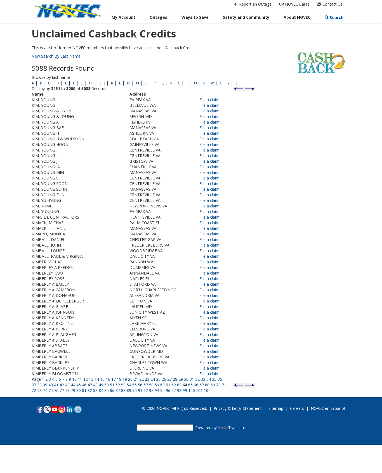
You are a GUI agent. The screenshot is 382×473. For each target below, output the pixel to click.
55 (134, 384)
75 (50, 390)
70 (218, 384)
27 (169, 379)
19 (124, 379)
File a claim (209, 99)
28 (175, 379)
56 (140, 384)
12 (85, 379)
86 (112, 390)
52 (117, 384)
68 (207, 384)
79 (73, 390)
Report (255, 4)
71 (224, 384)
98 (179, 390)
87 (117, 390)
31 (192, 379)
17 (113, 379)
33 (203, 379)
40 (50, 384)
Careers (297, 408)
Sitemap (275, 408)
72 (34, 390)
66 (196, 384)
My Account (123, 17)
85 (106, 390)
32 (197, 379)
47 (90, 384)
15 (102, 379)
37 (34, 384)
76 (56, 390)
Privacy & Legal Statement (238, 408)
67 (201, 384)
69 (213, 384)
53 (123, 384)
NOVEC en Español (328, 408)
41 (56, 384)
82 (90, 390)
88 (123, 390)
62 (173, 384)
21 (136, 379)
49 (101, 384)
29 (180, 379)
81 (84, 390)
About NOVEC (297, 17)
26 (164, 379)
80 (78, 390)
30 (186, 379)
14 (97, 379)
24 (152, 379)
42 (62, 384)
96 (168, 390)
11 (80, 379)
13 (91, 379)
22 (141, 379)
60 (162, 384)
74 (45, 390)
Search (336, 17)
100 (191, 390)
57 (145, 384)
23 (147, 379)
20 (130, 379)
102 (207, 390)
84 (101, 390)
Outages (158, 17)
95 (162, 390)
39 (45, 384)
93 (151, 390)
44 (73, 384)
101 (199, 390)
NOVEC (297, 4)
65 (190, 384)
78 (67, 390)
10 (74, 379)
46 (84, 384)
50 (106, 384)
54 (129, 384)
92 (145, 390)
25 (158, 379)
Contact (332, 4)
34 (208, 379)
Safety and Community (246, 17)
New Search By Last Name (56, 56)
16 (108, 379)
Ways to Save (195, 17)
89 (129, 390)
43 (67, 384)
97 (173, 390)
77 (62, 390)
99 (185, 390)
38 (39, 384)
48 (95, 384)
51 (112, 384)
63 (179, 384)
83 (95, 390)
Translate (236, 427)
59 (157, 384)
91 (140, 390)
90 (134, 390)
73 (39, 390)
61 (168, 384)
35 (214, 379)
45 (78, 384)
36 (220, 379)
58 (151, 384)
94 (157, 390)
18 (119, 379)
